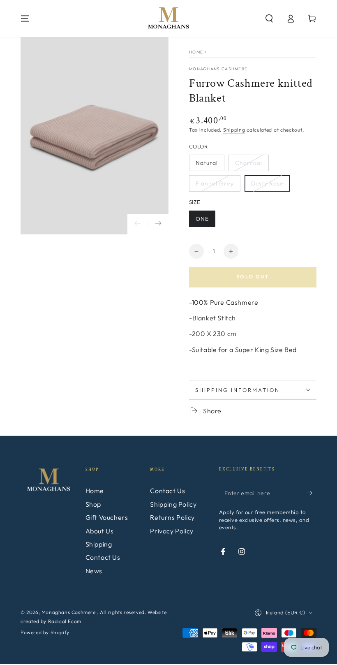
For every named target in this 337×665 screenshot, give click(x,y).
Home (196, 52)
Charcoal (248, 163)
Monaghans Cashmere (218, 69)
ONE (202, 218)
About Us (99, 531)
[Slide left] (137, 224)
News (93, 571)
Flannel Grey (215, 183)
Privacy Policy (171, 531)
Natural (207, 163)
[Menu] (25, 18)
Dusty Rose (267, 183)
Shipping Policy (173, 504)
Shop (93, 504)
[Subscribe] (311, 493)
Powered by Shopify (45, 632)
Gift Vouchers (106, 517)
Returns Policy (172, 517)
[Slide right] (158, 224)
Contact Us (102, 557)
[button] (269, 18)
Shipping (234, 130)
